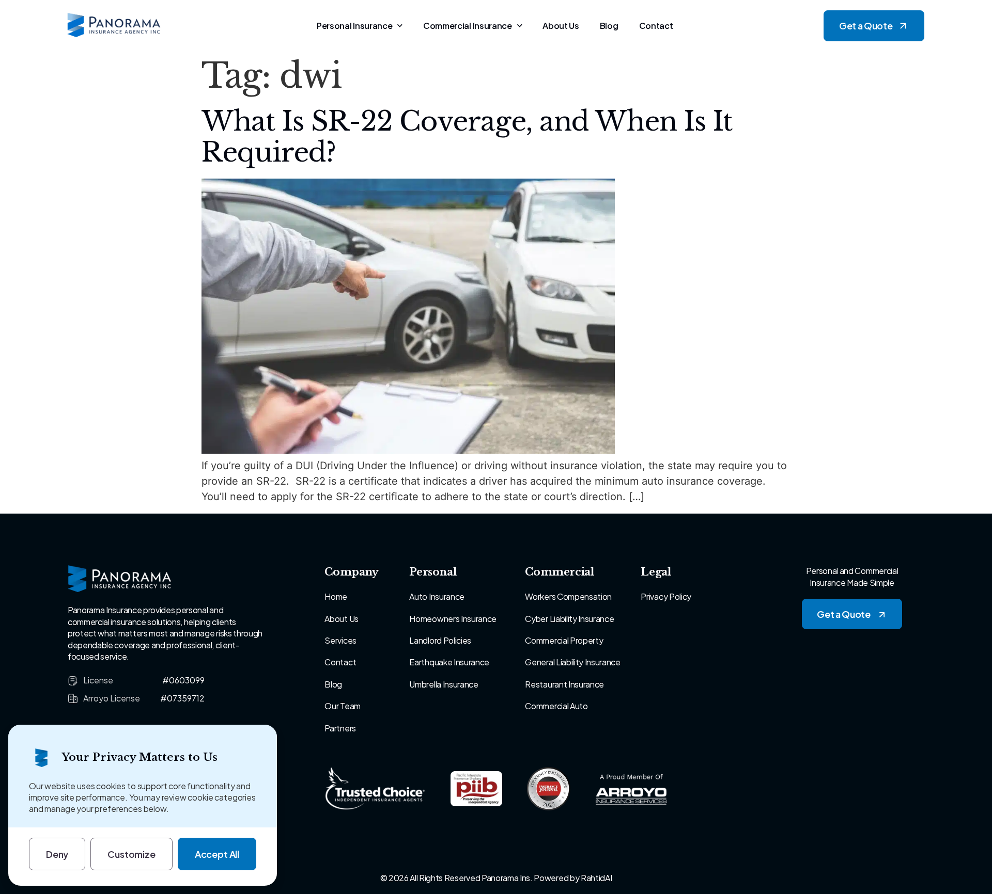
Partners (339, 728)
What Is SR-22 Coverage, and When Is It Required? (467, 137)
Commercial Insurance (467, 25)
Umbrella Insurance (443, 684)
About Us (560, 25)
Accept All (217, 854)
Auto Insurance (436, 596)
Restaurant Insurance (564, 684)
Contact (656, 25)
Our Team (342, 705)
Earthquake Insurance (449, 662)
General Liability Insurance (572, 662)
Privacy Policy (666, 596)
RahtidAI (596, 877)
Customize (131, 854)
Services (340, 640)
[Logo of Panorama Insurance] (114, 26)
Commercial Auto (556, 705)
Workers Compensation (568, 596)
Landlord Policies (440, 640)
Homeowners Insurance (453, 618)
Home (335, 596)
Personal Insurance (354, 25)
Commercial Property (564, 640)
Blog (609, 25)
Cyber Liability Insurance (569, 618)
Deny (57, 854)
